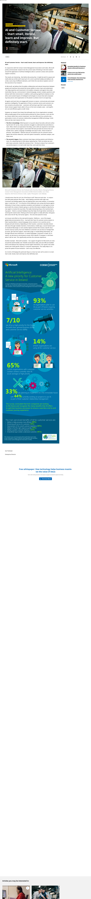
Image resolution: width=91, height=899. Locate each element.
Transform (9, 24)
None (63, 87)
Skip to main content (3, 0)
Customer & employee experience (15, 25)
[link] (45, 478)
